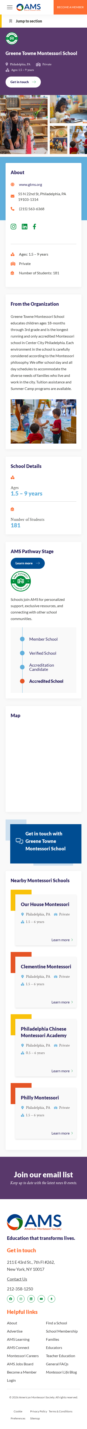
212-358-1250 (20, 1288)
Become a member (70, 7)
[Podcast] (51, 1299)
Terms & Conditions (60, 1411)
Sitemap (35, 1418)
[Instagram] (21, 1299)
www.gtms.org (30, 184)
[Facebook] (10, 1299)
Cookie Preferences (18, 1415)
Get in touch (19, 82)
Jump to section (29, 21)
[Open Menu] (10, 7)
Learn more (24, 563)
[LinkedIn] (31, 1299)
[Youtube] (41, 1299)
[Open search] (48, 7)
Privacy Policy (38, 1411)
